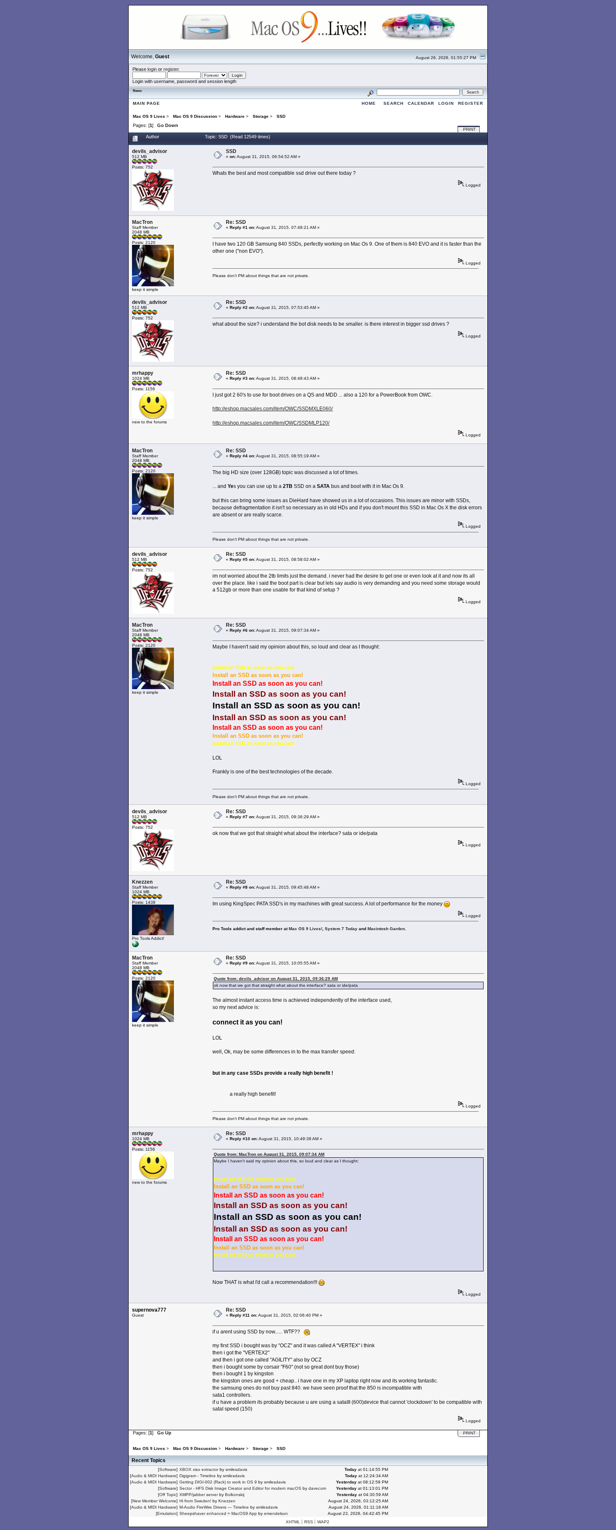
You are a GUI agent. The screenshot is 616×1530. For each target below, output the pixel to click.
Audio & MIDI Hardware (153, 1475)
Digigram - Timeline (197, 1475)
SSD (231, 151)
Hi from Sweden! (195, 1501)
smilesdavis (236, 1469)
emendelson (276, 1513)
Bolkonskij (234, 1494)
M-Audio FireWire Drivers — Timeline (214, 1507)
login (152, 69)
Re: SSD (236, 222)
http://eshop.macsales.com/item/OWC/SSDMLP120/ (270, 423)
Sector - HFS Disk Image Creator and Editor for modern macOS (240, 1488)
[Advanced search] (370, 92)
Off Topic (167, 1494)
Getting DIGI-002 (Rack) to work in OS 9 (218, 1482)
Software (167, 1469)
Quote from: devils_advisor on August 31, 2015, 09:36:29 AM (276, 978)
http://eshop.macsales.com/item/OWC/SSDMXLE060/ (272, 409)
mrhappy (142, 373)
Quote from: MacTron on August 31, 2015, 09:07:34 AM (269, 1154)
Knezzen (142, 882)
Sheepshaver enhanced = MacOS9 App (218, 1513)
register (171, 69)
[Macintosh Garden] (135, 946)
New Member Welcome (154, 1501)
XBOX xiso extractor (198, 1469)
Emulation (166, 1513)
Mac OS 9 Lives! (305, 928)
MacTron (142, 222)
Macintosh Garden (386, 928)
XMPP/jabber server (198, 1494)
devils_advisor (149, 151)
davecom (317, 1488)
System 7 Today (341, 928)
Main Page (146, 103)
